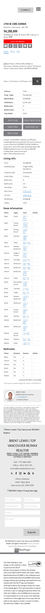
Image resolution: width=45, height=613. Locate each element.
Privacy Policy (33, 543)
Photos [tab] (12, 51)
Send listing (13, 126)
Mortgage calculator (32, 127)
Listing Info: (10, 158)
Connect (25, 10)
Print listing (13, 133)
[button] (25, 10)
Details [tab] (6, 51)
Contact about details (32, 120)
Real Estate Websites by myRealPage (22, 546)
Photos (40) (13, 120)
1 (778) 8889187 (21, 397)
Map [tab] (18, 51)
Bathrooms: (9, 349)
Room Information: (13, 208)
